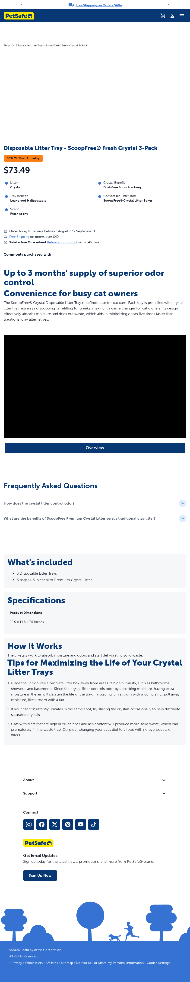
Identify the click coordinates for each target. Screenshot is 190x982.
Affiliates (52, 963)
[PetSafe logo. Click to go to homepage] (19, 15)
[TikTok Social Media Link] (93, 824)
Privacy (17, 963)
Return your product (62, 242)
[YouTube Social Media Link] (80, 824)
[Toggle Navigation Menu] (181, 15)
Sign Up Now (40, 875)
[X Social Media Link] (54, 824)
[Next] (168, 4)
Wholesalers (34, 963)
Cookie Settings (158, 963)
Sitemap (67, 963)
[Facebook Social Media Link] (41, 824)
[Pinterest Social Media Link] (67, 824)
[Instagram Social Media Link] (28, 824)
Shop (7, 45)
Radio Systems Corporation (41, 950)
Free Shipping (19, 237)
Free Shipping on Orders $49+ (99, 5)
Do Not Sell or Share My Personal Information (110, 963)
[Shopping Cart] (163, 15)
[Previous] (21, 4)
